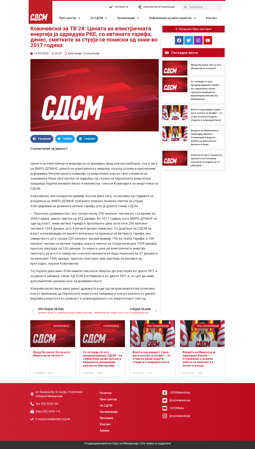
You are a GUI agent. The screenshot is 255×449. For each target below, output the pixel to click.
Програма (106, 418)
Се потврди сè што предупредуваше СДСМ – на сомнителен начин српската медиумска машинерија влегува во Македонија (102, 359)
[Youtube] (207, 40)
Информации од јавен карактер (170, 18)
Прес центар (67, 18)
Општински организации (159, 7)
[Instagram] (198, 40)
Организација (126, 18)
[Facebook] (179, 40)
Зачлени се (121, 7)
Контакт (211, 18)
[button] (41, 139)
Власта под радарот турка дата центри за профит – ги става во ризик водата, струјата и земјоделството (151, 357)
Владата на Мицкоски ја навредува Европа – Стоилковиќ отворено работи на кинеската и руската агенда (204, 137)
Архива (104, 430)
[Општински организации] (140, 7)
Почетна (105, 393)
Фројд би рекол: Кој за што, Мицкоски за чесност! (51, 354)
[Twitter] (188, 40)
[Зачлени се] (111, 7)
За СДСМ (96, 18)
